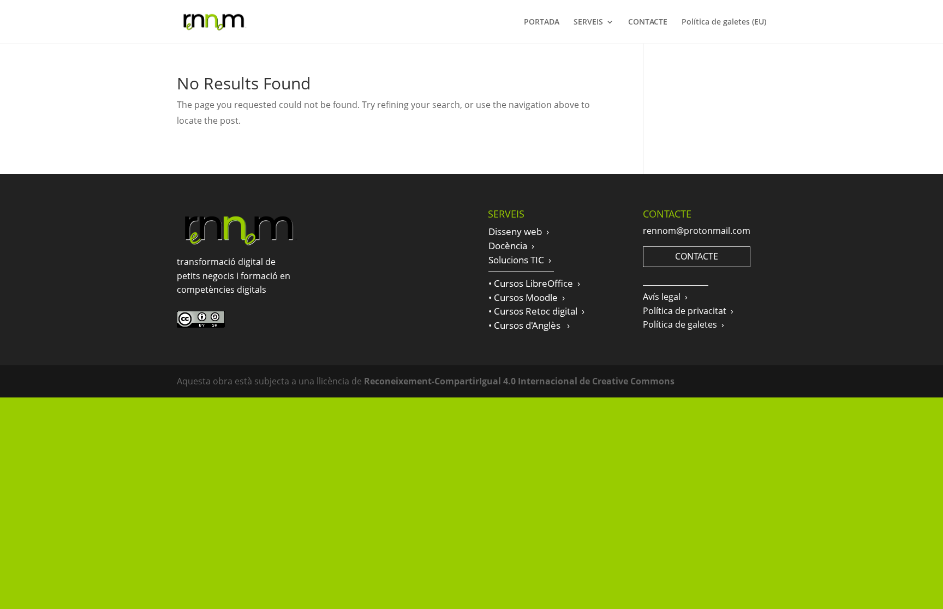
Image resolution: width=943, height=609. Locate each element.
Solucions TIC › (519, 260)
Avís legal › (665, 297)
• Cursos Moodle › (526, 297)
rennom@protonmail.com (696, 231)
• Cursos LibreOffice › (534, 283)
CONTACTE (647, 22)
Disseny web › (518, 231)
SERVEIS (588, 22)
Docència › (511, 245)
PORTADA (541, 22)
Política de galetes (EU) (724, 22)
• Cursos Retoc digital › (536, 311)
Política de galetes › (683, 324)
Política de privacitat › (688, 311)
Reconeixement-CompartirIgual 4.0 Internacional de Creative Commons (519, 381)
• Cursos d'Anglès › (529, 325)
